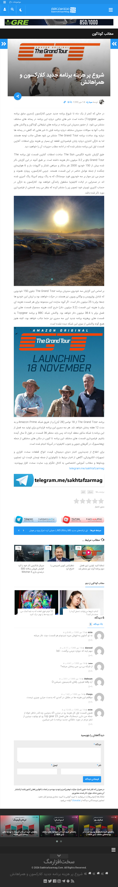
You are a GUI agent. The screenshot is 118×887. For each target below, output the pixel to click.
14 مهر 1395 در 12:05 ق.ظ (73, 710)
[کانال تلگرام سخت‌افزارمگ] (63, 881)
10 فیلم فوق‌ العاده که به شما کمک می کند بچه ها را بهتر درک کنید (36, 613)
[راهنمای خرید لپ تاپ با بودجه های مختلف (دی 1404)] (59, 826)
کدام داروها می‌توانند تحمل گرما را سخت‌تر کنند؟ (83, 613)
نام (99, 765)
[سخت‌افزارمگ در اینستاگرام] (59, 881)
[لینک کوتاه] (65, 102)
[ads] (59, 22)
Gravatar (76, 800)
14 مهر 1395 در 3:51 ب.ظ (70, 679)
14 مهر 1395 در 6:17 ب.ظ (71, 648)
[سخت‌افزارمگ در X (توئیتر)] (50, 881)
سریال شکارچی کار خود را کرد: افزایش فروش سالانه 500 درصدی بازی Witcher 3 (31, 569)
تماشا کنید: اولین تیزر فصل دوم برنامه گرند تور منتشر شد (91, 567)
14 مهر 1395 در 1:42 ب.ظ (72, 694)
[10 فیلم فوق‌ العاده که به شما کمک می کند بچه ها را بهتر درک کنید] (36, 602)
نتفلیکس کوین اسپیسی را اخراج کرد (62, 567)
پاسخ (90, 640)
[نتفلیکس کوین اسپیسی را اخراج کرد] (59, 553)
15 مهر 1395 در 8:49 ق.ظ (74, 632)
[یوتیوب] (82, 519)
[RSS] (73, 881)
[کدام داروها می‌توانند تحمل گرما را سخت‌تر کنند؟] (81, 602)
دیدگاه (94, 624)
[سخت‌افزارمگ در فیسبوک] (54, 881)
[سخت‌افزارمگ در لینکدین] (45, 881)
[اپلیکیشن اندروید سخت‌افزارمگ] (68, 881)
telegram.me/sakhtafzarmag (86, 468)
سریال (90, 492)
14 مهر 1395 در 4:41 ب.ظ (74, 663)
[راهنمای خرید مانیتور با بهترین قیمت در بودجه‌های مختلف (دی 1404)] (98, 826)
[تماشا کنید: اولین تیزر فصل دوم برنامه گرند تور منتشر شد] (89, 553)
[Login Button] (4, 9)
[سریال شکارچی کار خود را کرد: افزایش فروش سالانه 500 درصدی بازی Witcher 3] (29, 553)
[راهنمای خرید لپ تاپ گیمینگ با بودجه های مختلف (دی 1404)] (19, 826)
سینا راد (89, 102)
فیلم (83, 492)
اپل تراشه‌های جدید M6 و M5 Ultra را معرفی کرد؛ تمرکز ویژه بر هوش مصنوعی (58, 532)
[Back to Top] (59, 856)
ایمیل (54, 765)
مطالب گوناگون (102, 34)
